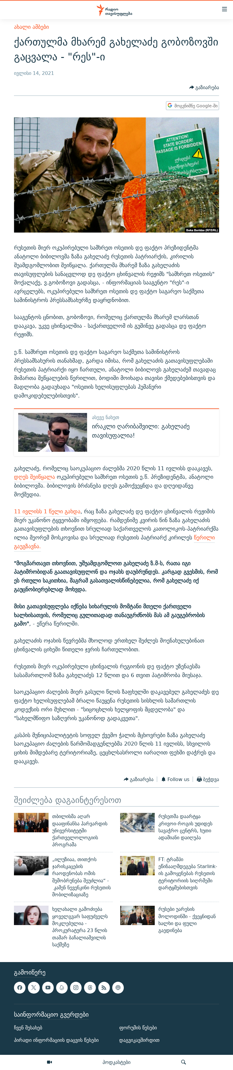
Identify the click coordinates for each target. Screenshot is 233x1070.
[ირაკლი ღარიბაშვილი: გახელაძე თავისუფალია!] (52, 432)
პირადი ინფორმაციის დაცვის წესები (56, 1040)
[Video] (49, 1062)
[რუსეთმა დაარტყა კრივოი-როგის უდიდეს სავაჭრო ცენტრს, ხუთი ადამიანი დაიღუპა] (137, 822)
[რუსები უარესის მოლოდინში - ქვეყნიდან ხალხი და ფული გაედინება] (137, 915)
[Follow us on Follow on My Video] (62, 988)
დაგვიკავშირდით (139, 1040)
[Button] (204, 87)
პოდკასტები (116, 1062)
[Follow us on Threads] (90, 988)
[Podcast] (118, 988)
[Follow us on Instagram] (76, 988)
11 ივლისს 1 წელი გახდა (47, 511)
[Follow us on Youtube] (48, 988)
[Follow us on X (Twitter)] (33, 988)
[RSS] (104, 988)
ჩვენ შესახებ (28, 1027)
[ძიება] (183, 1062)
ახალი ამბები (31, 27)
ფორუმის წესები (138, 1027)
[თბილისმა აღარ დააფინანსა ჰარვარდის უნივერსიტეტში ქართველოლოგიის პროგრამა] (31, 822)
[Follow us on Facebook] (19, 988)
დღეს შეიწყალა (34, 476)
